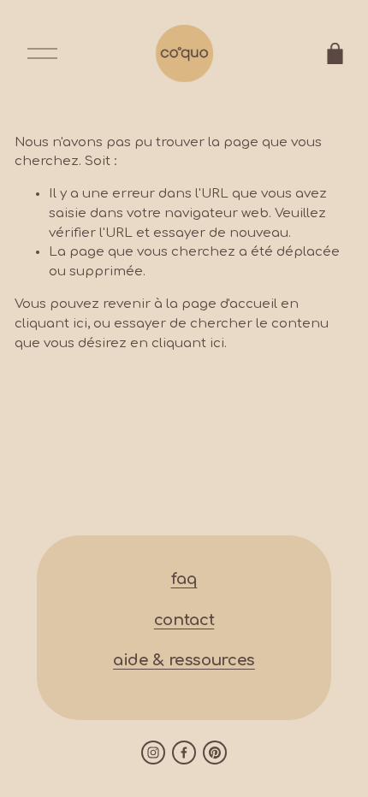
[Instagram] (153, 753)
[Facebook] (184, 753)
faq (184, 578)
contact (184, 620)
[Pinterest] (215, 753)
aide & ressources (184, 660)
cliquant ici (51, 323)
